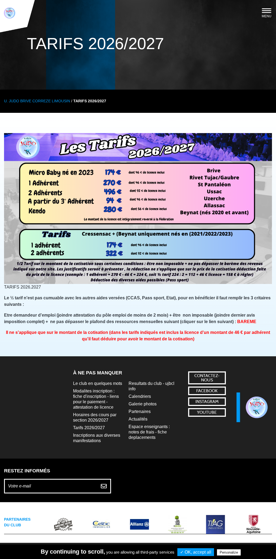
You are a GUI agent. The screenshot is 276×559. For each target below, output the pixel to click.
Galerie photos (143, 404)
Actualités (138, 419)
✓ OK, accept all (195, 552)
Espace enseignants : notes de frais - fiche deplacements (149, 432)
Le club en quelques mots (97, 383)
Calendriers (140, 396)
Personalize (229, 552)
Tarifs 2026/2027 (89, 427)
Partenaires (140, 411)
